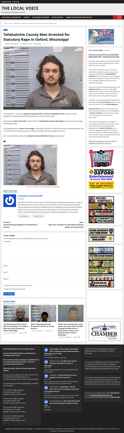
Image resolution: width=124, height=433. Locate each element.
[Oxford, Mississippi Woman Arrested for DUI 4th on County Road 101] (43, 313)
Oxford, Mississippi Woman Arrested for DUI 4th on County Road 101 (42, 326)
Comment (7, 241)
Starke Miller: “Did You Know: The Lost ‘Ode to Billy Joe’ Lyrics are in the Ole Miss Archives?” (61, 389)
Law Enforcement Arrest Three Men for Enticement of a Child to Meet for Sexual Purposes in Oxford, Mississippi (15, 327)
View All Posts (38, 216)
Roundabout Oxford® (40, 17)
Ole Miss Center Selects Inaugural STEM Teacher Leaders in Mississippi (60, 363)
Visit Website (24, 216)
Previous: (20, 224)
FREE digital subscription (11, 17)
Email (5, 272)
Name (5, 266)
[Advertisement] (105, 304)
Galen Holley (54, 349)
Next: (66, 224)
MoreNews (61, 431)
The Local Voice (20, 8)
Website (6, 279)
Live (119, 17)
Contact (27, 17)
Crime (5, 30)
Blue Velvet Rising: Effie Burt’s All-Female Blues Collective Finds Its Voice (62, 403)
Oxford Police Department (10, 333)
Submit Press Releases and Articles (79, 17)
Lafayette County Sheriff (11, 44)
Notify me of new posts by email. (15, 289)
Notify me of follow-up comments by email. (18, 285)
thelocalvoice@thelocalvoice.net (101, 395)
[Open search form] (111, 17)
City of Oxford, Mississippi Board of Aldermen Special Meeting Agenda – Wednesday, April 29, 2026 (62, 351)
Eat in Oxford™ (57, 17)
